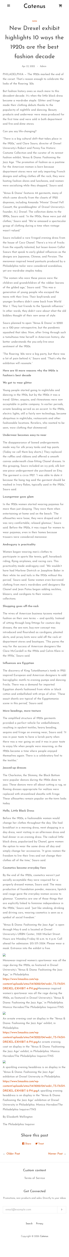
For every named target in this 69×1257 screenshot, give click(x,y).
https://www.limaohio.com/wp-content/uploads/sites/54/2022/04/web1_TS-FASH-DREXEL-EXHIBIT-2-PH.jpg (34, 1086)
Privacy (39, 1224)
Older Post (13, 1154)
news (34, 21)
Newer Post (55, 1154)
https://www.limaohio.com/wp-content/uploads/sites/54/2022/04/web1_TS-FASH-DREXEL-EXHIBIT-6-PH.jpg (34, 1037)
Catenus (44, 1236)
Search (29, 1224)
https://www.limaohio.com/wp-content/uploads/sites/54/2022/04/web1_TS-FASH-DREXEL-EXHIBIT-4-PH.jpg (34, 984)
